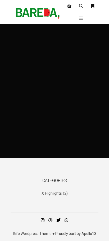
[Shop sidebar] (69, 6)
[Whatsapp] (66, 220)
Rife (16, 234)
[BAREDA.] (37, 12)
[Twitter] (58, 220)
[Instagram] (42, 220)
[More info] (92, 6)
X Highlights (52, 193)
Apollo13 (88, 234)
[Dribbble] (50, 220)
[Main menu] (81, 18)
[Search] (81, 6)
